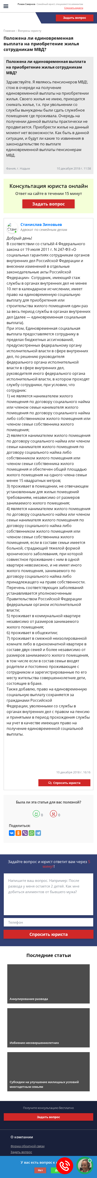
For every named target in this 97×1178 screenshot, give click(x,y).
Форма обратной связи (27, 1146)
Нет (40, 1170)
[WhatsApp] (31, 833)
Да (57, 1170)
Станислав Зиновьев (41, 224)
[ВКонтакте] (12, 833)
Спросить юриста (73, 7)
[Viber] (25, 833)
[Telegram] (38, 833)
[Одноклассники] (18, 833)
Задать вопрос (74, 18)
